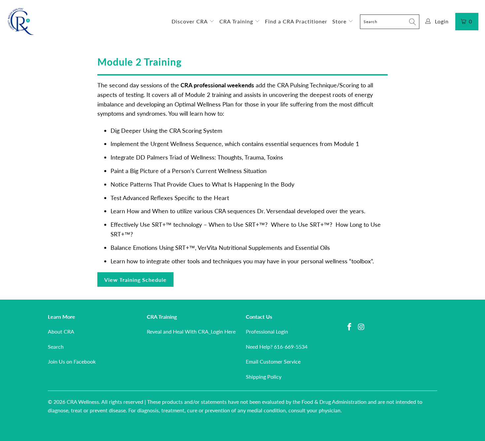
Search (56, 346)
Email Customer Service (273, 361)
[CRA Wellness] (21, 21)
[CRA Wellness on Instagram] (362, 327)
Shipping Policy (263, 376)
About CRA (61, 331)
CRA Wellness (83, 401)
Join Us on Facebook (72, 361)
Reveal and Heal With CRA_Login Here (191, 331)
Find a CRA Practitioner (296, 21)
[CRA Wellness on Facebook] (350, 327)
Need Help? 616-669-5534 (276, 346)
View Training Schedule (135, 280)
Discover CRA (190, 21)
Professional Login (267, 331)
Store (340, 21)
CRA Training (237, 21)
